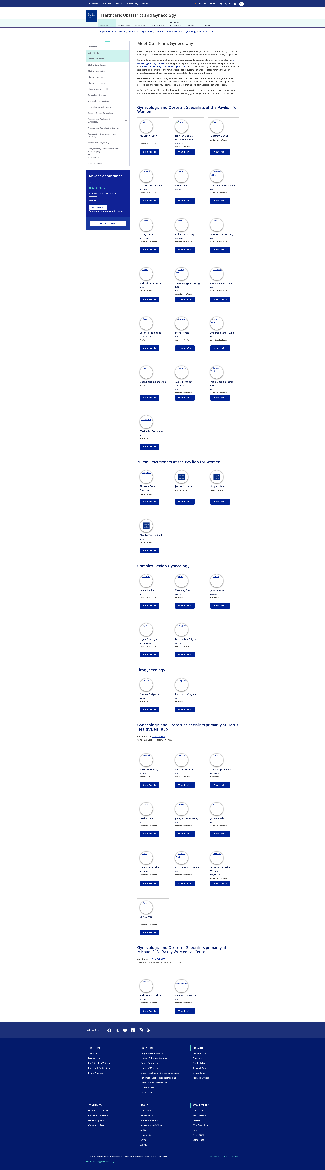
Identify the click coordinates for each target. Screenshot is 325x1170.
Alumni (143, 1144)
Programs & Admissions (151, 1053)
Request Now (98, 207)
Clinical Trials (199, 1073)
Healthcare (93, 3)
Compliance (198, 1139)
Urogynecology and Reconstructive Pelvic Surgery (103, 150)
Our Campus (146, 1110)
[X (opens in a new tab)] (226, 3)
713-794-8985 (158, 959)
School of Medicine (149, 1068)
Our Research (199, 1053)
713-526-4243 (158, 736)
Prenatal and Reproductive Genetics (104, 128)
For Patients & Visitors (99, 1063)
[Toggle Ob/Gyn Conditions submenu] (125, 77)
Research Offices (201, 1077)
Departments (146, 1115)
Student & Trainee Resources (154, 1058)
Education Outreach (98, 1115)
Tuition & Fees (147, 1087)
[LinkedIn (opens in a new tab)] (235, 3)
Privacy (225, 1156)
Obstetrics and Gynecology (168, 31)
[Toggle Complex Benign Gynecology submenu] (125, 113)
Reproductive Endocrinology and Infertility (102, 135)
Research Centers (201, 1068)
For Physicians (158, 25)
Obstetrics (92, 46)
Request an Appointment (175, 23)
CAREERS (202, 3)
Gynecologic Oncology (97, 95)
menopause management (154, 66)
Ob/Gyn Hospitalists (96, 71)
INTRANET (213, 3)
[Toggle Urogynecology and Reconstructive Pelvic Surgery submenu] (125, 150)
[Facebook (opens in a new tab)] (221, 3)
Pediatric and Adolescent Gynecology (99, 120)
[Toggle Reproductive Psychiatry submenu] (125, 143)
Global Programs (96, 1120)
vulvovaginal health (177, 66)
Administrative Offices (151, 1125)
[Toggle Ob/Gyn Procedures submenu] (125, 83)
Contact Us (198, 1110)
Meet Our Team (206, 31)
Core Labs (197, 1058)
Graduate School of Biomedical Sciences (159, 1073)
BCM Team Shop (201, 1125)
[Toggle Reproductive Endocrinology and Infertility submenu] (125, 135)
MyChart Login (95, 1058)
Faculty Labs (199, 1063)
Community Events (97, 1125)
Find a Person (199, 1115)
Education (106, 3)
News (207, 25)
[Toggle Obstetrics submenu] (125, 47)
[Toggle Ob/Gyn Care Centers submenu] (125, 65)
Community (132, 3)
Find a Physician (123, 25)
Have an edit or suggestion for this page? (101, 1161)
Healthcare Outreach (98, 1110)
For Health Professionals (100, 1068)
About (145, 3)
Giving (143, 1139)
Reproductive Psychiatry (98, 142)
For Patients (139, 25)
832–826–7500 (100, 188)
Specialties (103, 25)
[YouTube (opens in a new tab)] (230, 3)
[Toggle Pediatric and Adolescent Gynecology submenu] (125, 120)
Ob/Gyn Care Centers (97, 65)
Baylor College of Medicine (112, 31)
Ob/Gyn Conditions (96, 77)
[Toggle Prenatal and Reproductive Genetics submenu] (125, 128)
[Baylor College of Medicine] (91, 16)
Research (119, 3)
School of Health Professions (154, 1082)
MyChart (191, 25)
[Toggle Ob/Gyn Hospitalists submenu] (125, 71)
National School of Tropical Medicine (158, 1077)
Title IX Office (199, 1135)
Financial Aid (146, 1092)
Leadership (145, 1135)
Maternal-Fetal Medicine (98, 101)
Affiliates (144, 1130)
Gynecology (190, 31)
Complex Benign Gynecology (100, 113)
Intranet (235, 1156)
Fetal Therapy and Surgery (99, 107)
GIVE (195, 3)
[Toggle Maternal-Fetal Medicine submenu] (125, 101)
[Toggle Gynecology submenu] (125, 53)
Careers (196, 1120)
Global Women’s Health (98, 89)
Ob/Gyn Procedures (96, 83)
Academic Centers (149, 1120)
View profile (149, 152)
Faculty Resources (149, 1063)
